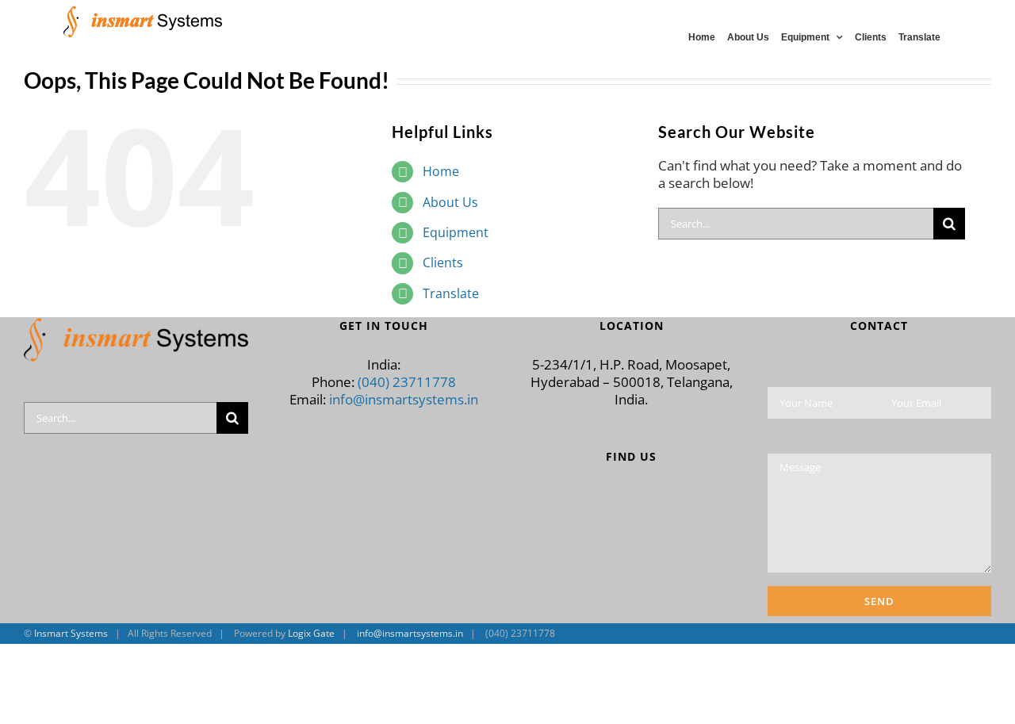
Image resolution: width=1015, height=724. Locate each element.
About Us (450, 202)
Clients (443, 262)
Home (441, 171)
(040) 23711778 (407, 382)
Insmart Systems (71, 633)
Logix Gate (311, 633)
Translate (451, 293)
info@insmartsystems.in (403, 399)
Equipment (455, 232)
